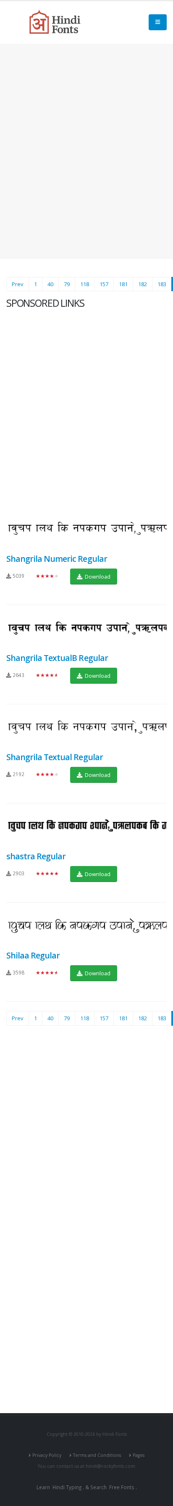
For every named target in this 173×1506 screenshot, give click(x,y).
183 (161, 284)
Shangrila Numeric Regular (56, 558)
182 (142, 284)
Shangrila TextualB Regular (57, 657)
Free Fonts (121, 1487)
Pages (138, 1455)
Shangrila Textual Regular (54, 757)
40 (50, 284)
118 (84, 284)
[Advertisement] (86, 151)
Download (97, 576)
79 (67, 284)
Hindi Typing (66, 1487)
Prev (18, 284)
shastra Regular (36, 856)
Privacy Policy (46, 1455)
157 (104, 284)
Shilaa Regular (33, 955)
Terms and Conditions (97, 1455)
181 (123, 284)
